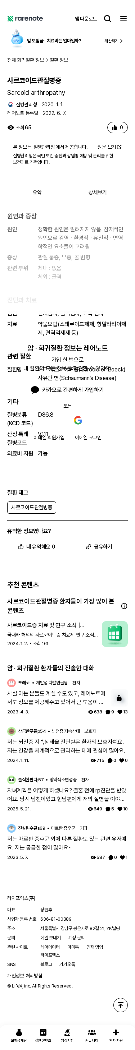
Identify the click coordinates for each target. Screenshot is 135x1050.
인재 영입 (94, 947)
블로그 (46, 964)
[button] (124, 606)
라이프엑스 (50, 955)
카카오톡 (67, 964)
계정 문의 (76, 937)
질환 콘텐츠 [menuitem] (43, 1040)
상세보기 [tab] (98, 192)
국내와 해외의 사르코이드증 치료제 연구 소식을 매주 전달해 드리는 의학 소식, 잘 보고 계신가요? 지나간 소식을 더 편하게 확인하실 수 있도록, (52, 635)
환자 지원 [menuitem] (116, 1040)
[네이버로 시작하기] (57, 420)
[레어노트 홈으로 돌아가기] (25, 18)
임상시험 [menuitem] (67, 1040)
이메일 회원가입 (48, 437)
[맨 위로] (120, 1005)
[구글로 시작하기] (78, 420)
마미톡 (73, 947)
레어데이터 (50, 947)
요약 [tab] (37, 192)
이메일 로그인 (88, 437)
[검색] (108, 19)
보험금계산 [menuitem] (19, 1040)
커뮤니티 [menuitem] (91, 1040)
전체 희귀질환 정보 (25, 60)
